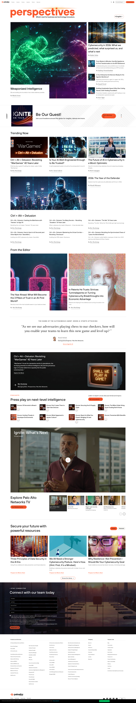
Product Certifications (111, 659)
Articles (113, 528)
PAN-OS (30, 657)
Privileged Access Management (73, 645)
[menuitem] (6, 2)
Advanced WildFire (14, 661)
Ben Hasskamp (16, 170)
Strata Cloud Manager (32, 652)
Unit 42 (109, 668)
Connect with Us (130, 2)
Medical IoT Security (14, 670)
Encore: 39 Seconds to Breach (26, 405)
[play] (18, 409)
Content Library (110, 647)
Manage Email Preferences (112, 654)
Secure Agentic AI (68, 344)
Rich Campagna (95, 170)
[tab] (121, 114)
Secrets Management (72, 659)
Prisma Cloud (51, 656)
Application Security (52, 649)
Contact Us (90, 647)
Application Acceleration (33, 667)
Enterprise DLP (31, 672)
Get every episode (95, 399)
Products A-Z (110, 656)
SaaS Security (13, 675)
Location (89, 656)
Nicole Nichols (62, 338)
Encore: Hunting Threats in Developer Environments (25, 416)
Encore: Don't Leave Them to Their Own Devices (55, 406)
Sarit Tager (101, 97)
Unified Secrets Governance (73, 661)
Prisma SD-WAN (32, 679)
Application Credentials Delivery (73, 663)
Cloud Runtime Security (53, 654)
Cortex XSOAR (52, 667)
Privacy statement (56, 700)
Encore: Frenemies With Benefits (115, 415)
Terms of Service (50, 623)
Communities (110, 645)
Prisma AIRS (13, 648)
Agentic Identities (71, 656)
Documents (29, 698)
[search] (111, 2)
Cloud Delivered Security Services (16, 654)
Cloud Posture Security (53, 652)
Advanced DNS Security (15, 663)
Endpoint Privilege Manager (73, 649)
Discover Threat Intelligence (73, 678)
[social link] (104, 699)
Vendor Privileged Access (72, 666)
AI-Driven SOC (52, 660)
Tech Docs (109, 666)
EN (113, 2)
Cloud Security (52, 645)
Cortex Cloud (51, 647)
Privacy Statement (24, 621)
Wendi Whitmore (95, 185)
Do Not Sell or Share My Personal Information (115, 670)
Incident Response (71, 674)
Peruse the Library (67, 578)
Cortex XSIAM (51, 662)
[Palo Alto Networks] (6, 2)
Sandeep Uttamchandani (105, 70)
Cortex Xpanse (52, 669)
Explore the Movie (19, 373)
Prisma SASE (31, 665)
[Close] (134, 701)
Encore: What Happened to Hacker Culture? (55, 416)
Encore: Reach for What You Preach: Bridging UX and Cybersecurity (84, 417)
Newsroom (90, 659)
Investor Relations (91, 654)
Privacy (12, 698)
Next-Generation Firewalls (33, 645)
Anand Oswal (102, 84)
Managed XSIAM (52, 674)
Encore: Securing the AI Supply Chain (85, 406)
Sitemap (109, 663)
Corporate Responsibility (92, 649)
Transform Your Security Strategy (74, 676)
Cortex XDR (51, 664)
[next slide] (124, 514)
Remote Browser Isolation (33, 681)
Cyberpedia (110, 649)
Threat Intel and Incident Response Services (76, 669)
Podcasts (121, 528)
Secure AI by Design (14, 646)
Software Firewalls (32, 650)
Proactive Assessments (72, 671)
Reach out (14, 627)
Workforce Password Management (74, 654)
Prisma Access (31, 674)
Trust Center (17, 698)
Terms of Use (34, 621)
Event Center (110, 652)
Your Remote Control (17, 507)
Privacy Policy (39, 623)
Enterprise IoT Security (15, 668)
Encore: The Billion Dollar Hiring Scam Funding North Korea (115, 406)
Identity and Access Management (74, 647)
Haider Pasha (94, 55)
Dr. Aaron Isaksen (56, 170)
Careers (89, 645)
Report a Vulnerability (111, 661)
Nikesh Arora (16, 95)
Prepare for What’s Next (18, 572)
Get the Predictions (107, 115)
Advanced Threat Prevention (15, 656)
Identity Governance (71, 652)
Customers (90, 652)
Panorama (30, 659)
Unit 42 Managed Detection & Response (56, 671)
